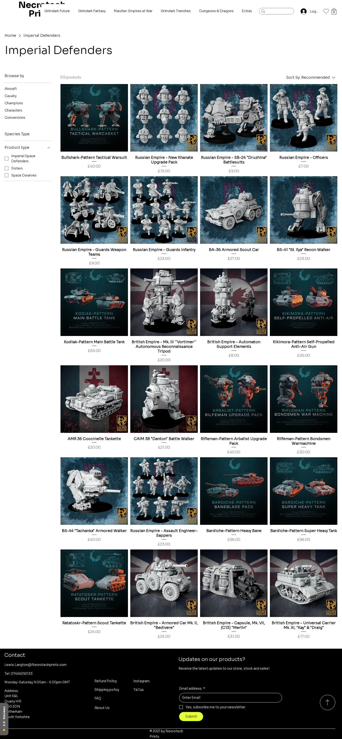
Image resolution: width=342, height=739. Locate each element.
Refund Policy (105, 681)
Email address (192, 688)
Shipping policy (106, 690)
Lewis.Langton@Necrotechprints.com (35, 665)
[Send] (327, 702)
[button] (334, 11)
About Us (102, 708)
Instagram (141, 681)
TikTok (138, 690)
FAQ (97, 698)
